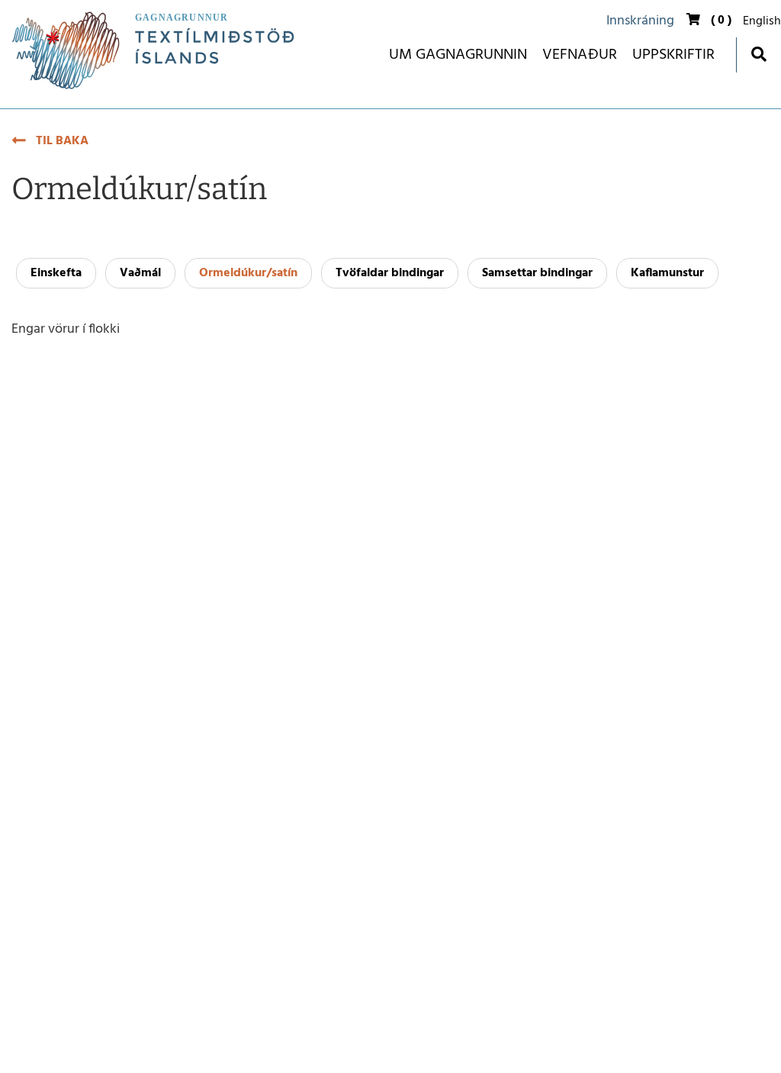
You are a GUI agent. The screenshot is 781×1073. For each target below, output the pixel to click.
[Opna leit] (758, 54)
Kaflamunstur (667, 273)
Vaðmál (140, 273)
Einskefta (56, 273)
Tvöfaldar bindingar (390, 273)
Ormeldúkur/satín (248, 273)
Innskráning (640, 21)
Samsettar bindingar (537, 273)
